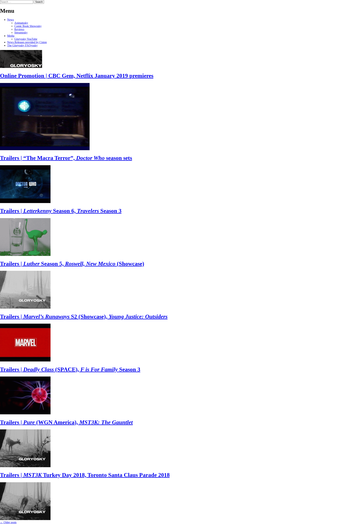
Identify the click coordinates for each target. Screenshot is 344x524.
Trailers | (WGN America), (66, 422)
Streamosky (21, 32)
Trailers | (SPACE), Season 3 (70, 369)
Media (10, 35)
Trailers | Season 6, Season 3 (60, 211)
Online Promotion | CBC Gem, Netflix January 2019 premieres (76, 75)
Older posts (8, 522)
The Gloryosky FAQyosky (22, 45)
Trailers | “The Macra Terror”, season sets (66, 158)
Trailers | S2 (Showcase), (84, 316)
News (10, 19)
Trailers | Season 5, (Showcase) (72, 263)
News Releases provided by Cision (27, 42)
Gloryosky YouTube (25, 39)
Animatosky (21, 22)
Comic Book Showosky (28, 26)
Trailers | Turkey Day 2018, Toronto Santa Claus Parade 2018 (85, 475)
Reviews (19, 29)
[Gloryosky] (21, 66)
